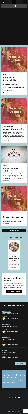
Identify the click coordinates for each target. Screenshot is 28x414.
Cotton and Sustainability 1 (10, 78)
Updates (5, 165)
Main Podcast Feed (8, 74)
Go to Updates (20, 363)
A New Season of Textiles (9, 352)
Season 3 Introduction (13, 217)
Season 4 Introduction (13, 129)
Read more (6, 92)
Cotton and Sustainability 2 (10, 313)
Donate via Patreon (15, 291)
